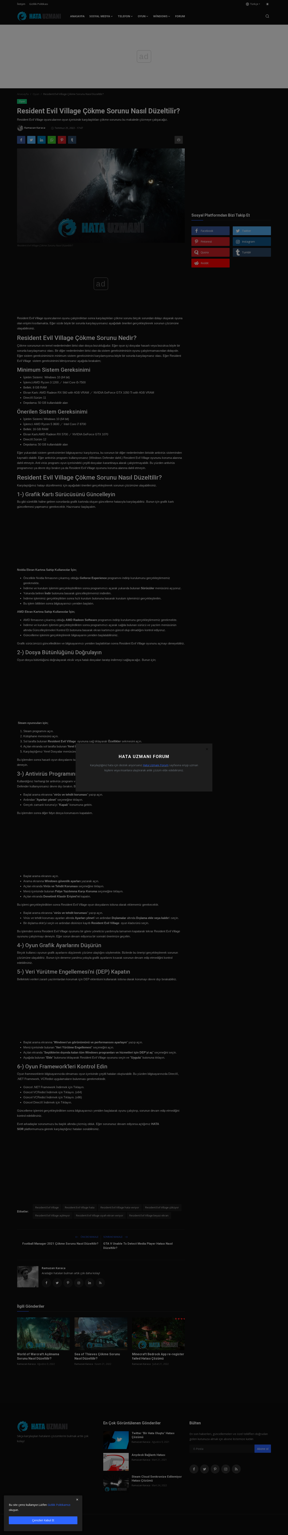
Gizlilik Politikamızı (59, 1505)
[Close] (206, 748)
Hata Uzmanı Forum (155, 765)
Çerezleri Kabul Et (43, 1520)
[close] (77, 1499)
